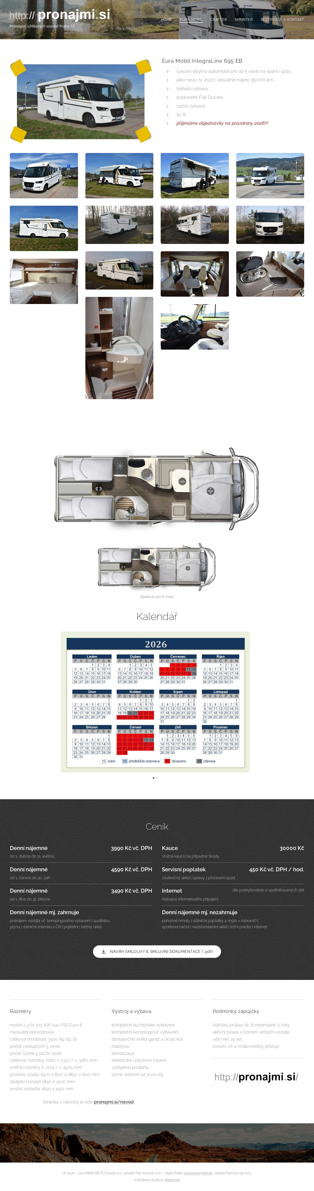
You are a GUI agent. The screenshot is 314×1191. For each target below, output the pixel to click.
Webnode (172, 1180)
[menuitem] (168, 19)
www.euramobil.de (198, 1173)
